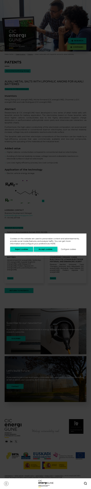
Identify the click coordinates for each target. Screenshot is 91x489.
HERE (52, 243)
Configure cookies (68, 249)
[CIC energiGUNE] (45, 483)
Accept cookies (45, 249)
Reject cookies (21, 249)
